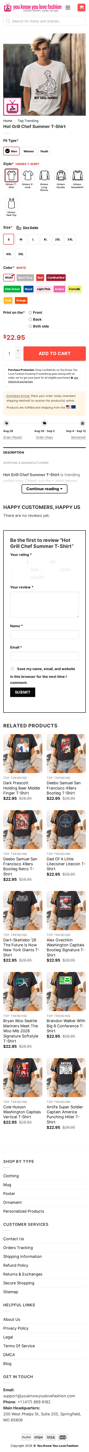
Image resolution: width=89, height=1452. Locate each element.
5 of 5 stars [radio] (20, 577)
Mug (7, 1184)
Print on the (14, 312)
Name (16, 626)
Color (8, 267)
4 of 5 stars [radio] (50, 570)
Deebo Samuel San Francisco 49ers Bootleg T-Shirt (64, 788)
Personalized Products (23, 1211)
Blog (7, 1363)
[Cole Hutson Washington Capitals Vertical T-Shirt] (22, 1077)
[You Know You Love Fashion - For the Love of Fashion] (32, 7)
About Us (11, 1319)
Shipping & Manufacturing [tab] (26, 463)
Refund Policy (15, 1265)
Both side (41, 326)
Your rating (21, 554)
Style (8, 164)
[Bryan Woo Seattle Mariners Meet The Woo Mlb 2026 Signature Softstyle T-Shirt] (22, 991)
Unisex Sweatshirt (77, 186)
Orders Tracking (18, 1247)
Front (37, 312)
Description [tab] (13, 452)
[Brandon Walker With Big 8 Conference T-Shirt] (66, 991)
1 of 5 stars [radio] (17, 562)
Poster (9, 1193)
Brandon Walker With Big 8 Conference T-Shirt (66, 1025)
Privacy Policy (16, 1328)
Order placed (12, 437)
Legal (8, 1337)
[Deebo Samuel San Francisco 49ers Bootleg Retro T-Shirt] (22, 829)
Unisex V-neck (27, 186)
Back (37, 319)
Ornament (12, 1202)
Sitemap (10, 1292)
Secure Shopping (18, 1283)
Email (16, 647)
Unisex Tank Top (11, 214)
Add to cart (55, 353)
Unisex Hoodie (61, 186)
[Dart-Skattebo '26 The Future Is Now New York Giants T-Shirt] (22, 910)
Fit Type (11, 140)
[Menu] (68, 7)
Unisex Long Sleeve (44, 187)
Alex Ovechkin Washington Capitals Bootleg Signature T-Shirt (66, 947)
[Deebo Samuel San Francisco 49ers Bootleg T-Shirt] (66, 753)
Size (8, 227)
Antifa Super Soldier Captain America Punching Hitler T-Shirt (65, 1114)
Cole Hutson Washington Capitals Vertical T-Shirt (22, 1112)
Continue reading (42, 489)
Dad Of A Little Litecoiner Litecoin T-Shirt (66, 864)
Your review (21, 587)
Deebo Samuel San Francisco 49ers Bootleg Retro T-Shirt (20, 866)
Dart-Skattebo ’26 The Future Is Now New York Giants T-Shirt (21, 947)
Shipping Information (22, 1256)
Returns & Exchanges (22, 1274)
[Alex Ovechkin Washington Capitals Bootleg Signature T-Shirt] (66, 910)
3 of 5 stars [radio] (20, 570)
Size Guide (30, 227)
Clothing (11, 1176)
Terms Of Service (19, 1346)
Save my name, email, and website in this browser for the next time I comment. (42, 676)
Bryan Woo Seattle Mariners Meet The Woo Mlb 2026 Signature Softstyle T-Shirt (20, 1030)
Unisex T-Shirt (11, 186)
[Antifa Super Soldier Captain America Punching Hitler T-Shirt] (66, 1077)
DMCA (9, 1354)
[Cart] (81, 8)
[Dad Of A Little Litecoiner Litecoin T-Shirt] (66, 829)
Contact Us (13, 1239)
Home (7, 121)
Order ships (44, 437)
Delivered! (78, 437)
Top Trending (28, 121)
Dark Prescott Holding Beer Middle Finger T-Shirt (21, 788)
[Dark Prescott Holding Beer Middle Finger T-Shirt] (22, 753)
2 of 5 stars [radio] (40, 562)
